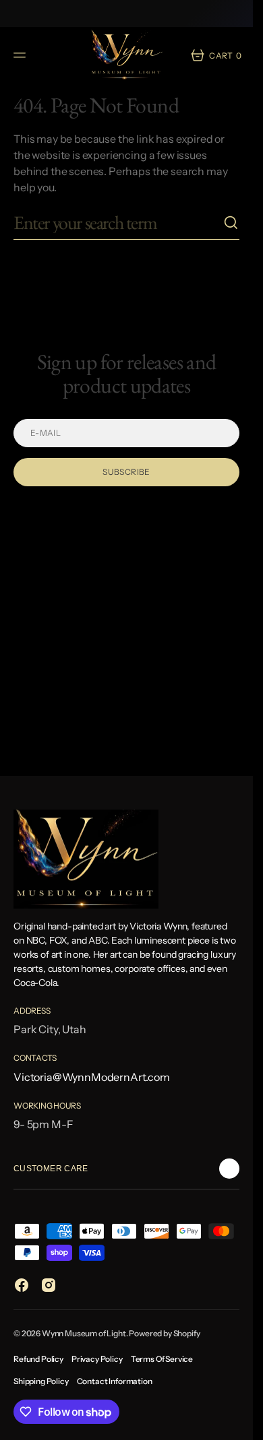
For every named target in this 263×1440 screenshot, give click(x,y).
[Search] (231, 223)
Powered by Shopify (164, 1333)
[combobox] (118, 222)
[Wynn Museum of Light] (126, 55)
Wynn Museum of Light (84, 1333)
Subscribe (126, 472)
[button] (21, 55)
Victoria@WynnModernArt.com (91, 1077)
